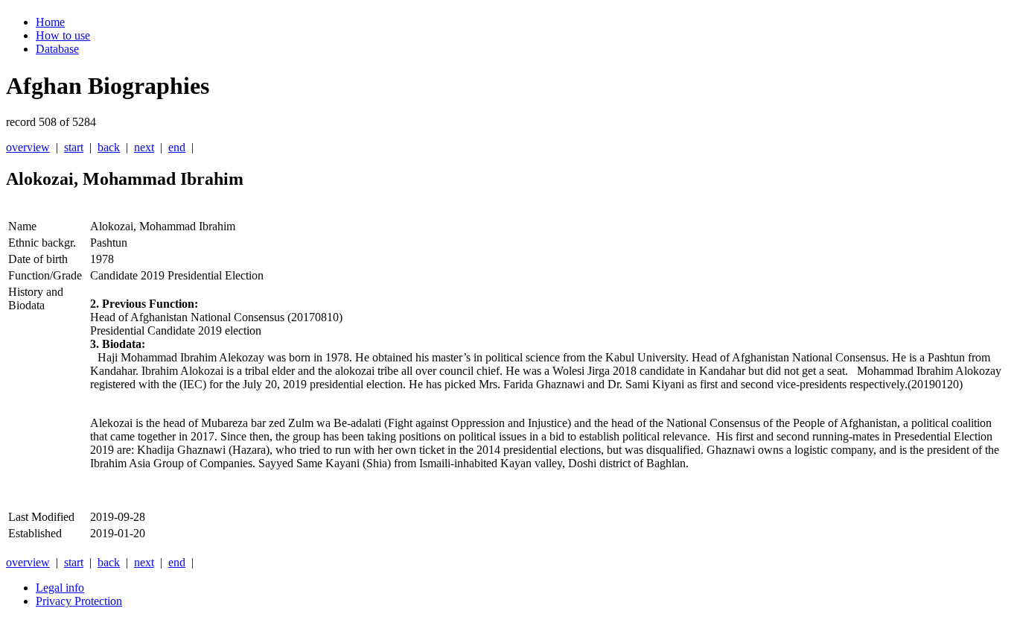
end (176, 147)
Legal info (60, 587)
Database (57, 48)
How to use (63, 35)
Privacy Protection (79, 601)
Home (50, 22)
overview (28, 147)
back (109, 147)
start (73, 147)
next (144, 147)
